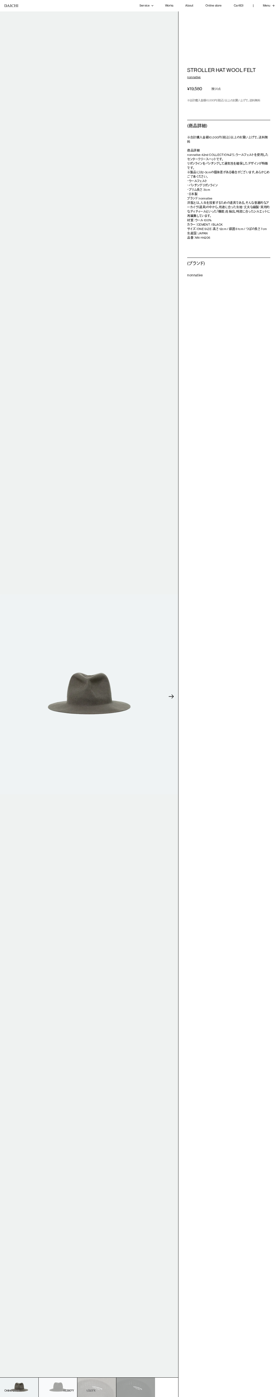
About (189, 5)
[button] (171, 696)
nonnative (194, 77)
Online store (213, 5)
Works (169, 5)
